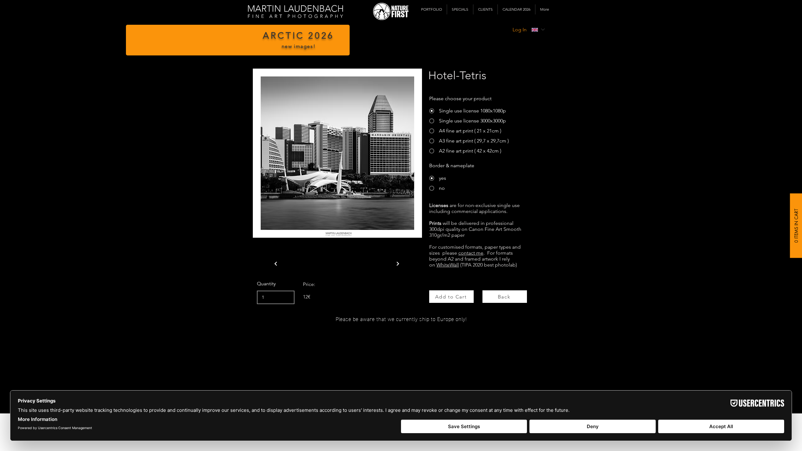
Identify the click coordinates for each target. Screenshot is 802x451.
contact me (470, 253)
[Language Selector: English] (537, 29)
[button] (431, 9)
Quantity (266, 283)
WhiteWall (447, 265)
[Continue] (275, 263)
